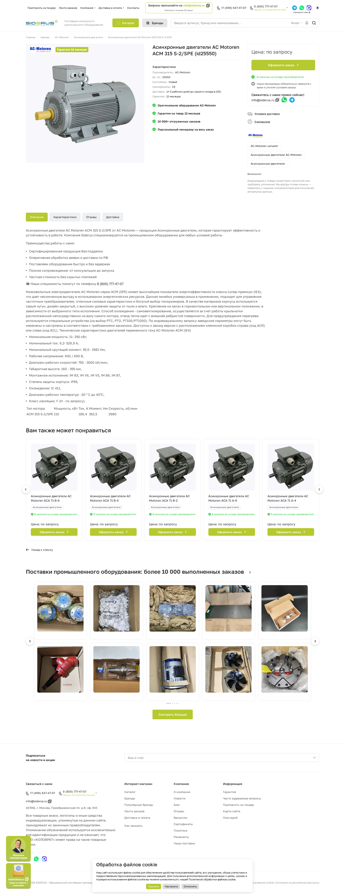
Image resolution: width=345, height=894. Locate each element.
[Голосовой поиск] (307, 23)
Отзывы (91, 217)
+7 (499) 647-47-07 (233, 7)
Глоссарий (230, 817)
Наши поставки (184, 843)
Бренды (129, 798)
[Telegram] (294, 7)
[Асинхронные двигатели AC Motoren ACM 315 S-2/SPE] (85, 103)
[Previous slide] (30, 641)
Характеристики (65, 217)
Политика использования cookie (253, 882)
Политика (180, 830)
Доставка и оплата (137, 817)
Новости (180, 798)
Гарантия (229, 792)
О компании (182, 792)
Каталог (129, 792)
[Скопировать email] (277, 100)
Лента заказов (134, 811)
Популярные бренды (138, 804)
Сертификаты (183, 824)
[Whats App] (301, 7)
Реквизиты (181, 837)
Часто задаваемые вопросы (242, 798)
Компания (181, 784)
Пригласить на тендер (238, 804)
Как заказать (133, 825)
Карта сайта (231, 811)
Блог (177, 804)
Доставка (112, 217)
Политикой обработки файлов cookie (212, 879)
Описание (37, 217)
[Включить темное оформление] (317, 7)
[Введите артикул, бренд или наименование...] (314, 22)
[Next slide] (315, 641)
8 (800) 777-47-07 (265, 6)
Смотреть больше (172, 714)
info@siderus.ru (194, 5)
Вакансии (180, 817)
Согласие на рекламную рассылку (297, 882)
